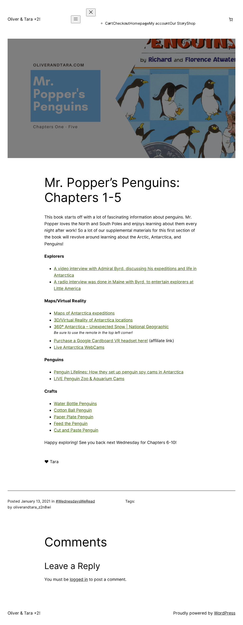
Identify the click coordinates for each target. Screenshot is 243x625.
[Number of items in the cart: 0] (230, 19)
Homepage (139, 23)
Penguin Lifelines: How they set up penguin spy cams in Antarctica (118, 371)
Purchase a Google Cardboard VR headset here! (101, 340)
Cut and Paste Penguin (76, 430)
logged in (79, 579)
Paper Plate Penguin (73, 416)
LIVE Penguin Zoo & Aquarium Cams (89, 378)
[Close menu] (91, 12)
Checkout (121, 23)
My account (159, 23)
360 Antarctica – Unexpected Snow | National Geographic (111, 326)
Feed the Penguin (71, 423)
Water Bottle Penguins (75, 403)
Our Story (178, 23)
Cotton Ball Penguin (73, 410)
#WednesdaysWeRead (75, 501)
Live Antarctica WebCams (79, 347)
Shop (191, 23)
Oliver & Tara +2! (24, 19)
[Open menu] (75, 19)
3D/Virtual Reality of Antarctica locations (93, 319)
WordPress (224, 613)
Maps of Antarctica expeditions (84, 313)
